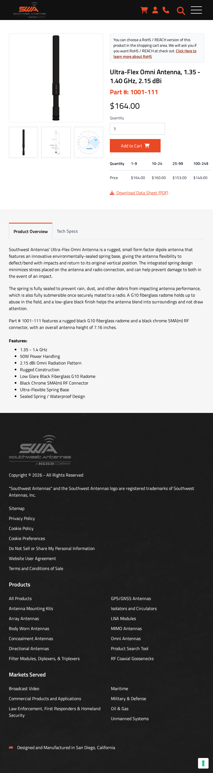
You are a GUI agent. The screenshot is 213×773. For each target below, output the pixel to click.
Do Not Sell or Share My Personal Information (52, 548)
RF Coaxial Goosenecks (132, 658)
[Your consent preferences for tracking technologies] (203, 763)
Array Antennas (24, 618)
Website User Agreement (32, 558)
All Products (20, 598)
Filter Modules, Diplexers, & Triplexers (44, 658)
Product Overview (31, 231)
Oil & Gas (119, 708)
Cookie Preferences (27, 538)
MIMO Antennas (126, 628)
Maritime (119, 688)
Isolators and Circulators (134, 608)
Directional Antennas (29, 648)
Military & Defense (128, 698)
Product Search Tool (129, 648)
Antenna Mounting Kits (31, 608)
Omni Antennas (126, 638)
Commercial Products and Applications (45, 698)
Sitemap (16, 508)
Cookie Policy (21, 528)
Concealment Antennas (31, 638)
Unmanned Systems (130, 718)
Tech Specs (67, 231)
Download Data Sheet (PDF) (141, 192)
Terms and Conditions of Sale (36, 568)
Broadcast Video (24, 688)
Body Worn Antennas (29, 628)
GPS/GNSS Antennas (131, 598)
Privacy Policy (22, 518)
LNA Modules (123, 618)
